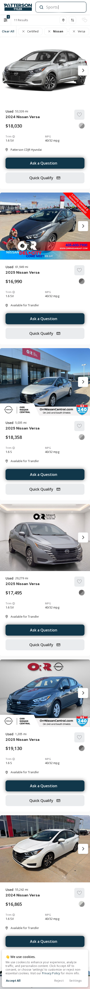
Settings (75, 981)
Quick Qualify (41, 177)
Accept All (13, 981)
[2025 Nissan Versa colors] (81, 281)
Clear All (8, 31)
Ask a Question (43, 163)
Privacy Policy (51, 973)
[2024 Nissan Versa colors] (81, 125)
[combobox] (60, 7)
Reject (59, 981)
